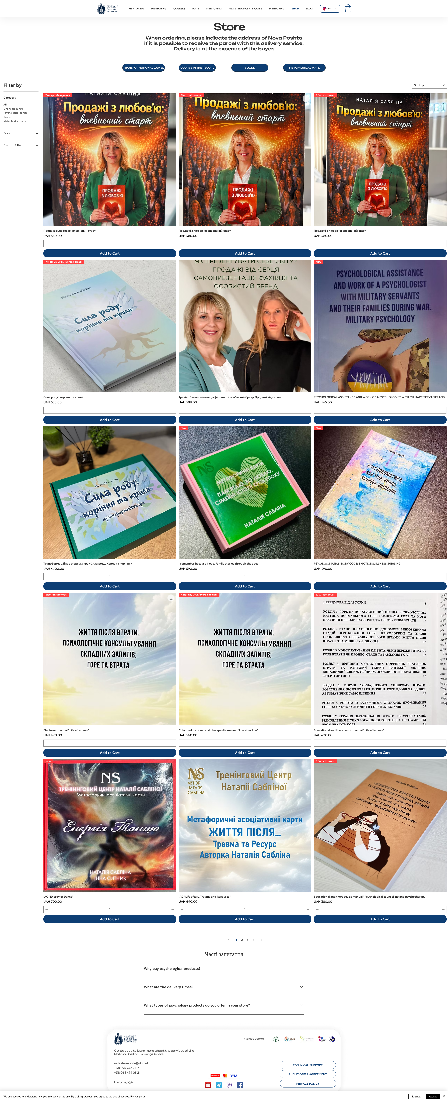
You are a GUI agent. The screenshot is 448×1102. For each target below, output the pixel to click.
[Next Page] (261, 939)
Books (7, 117)
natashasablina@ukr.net (131, 1063)
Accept (433, 1096)
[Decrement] (46, 243)
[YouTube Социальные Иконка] (208, 1085)
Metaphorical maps (15, 121)
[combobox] (429, 85)
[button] (348, 8)
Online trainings (13, 108)
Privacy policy (137, 1096)
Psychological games (15, 112)
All (5, 104)
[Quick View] (245, 326)
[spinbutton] (110, 243)
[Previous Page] (229, 939)
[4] (219, 1085)
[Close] (444, 1096)
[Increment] (173, 243)
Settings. (416, 1096)
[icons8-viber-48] (229, 1085)
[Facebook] (240, 1085)
